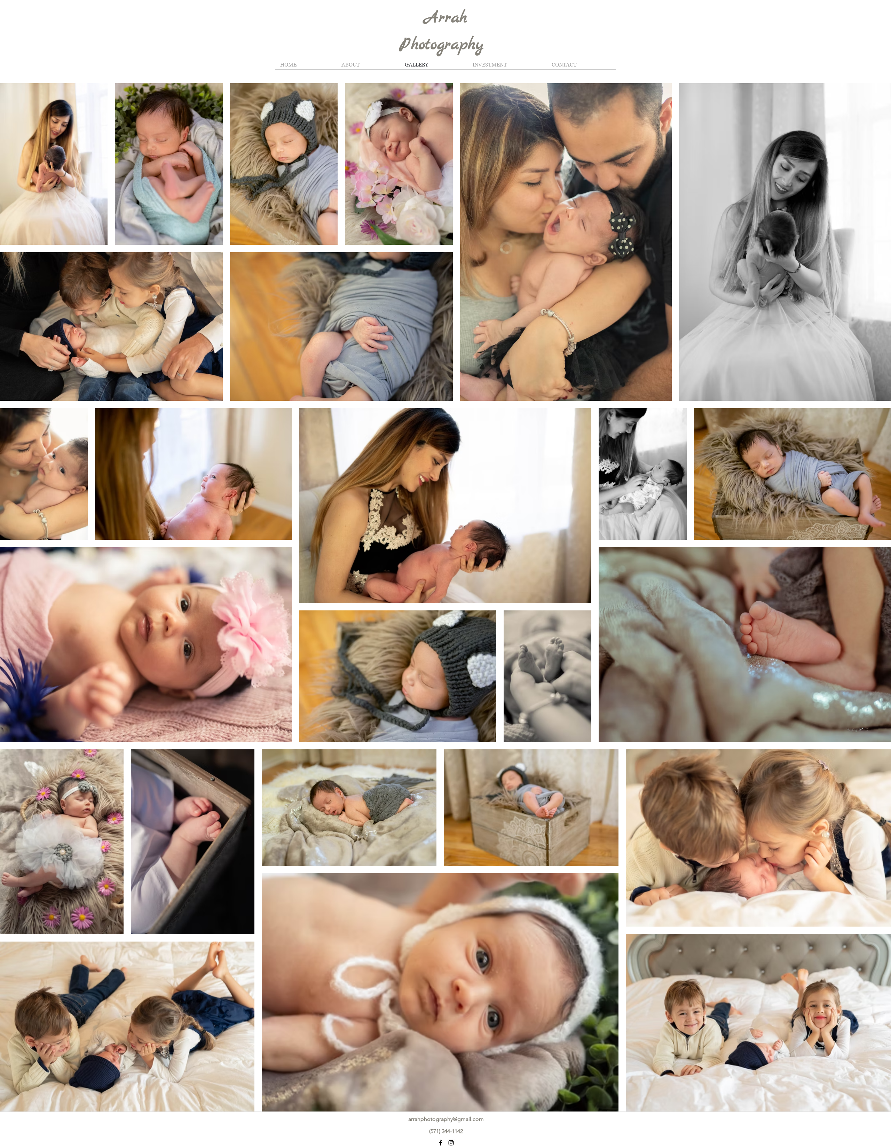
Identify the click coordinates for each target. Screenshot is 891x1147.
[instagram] (451, 1142)
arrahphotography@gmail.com (446, 1119)
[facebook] (440, 1142)
